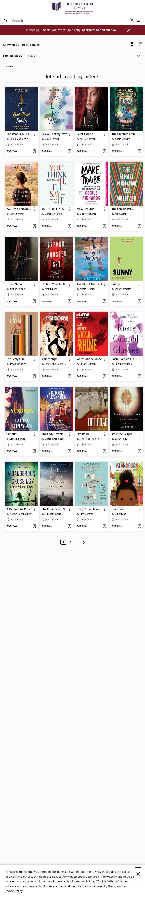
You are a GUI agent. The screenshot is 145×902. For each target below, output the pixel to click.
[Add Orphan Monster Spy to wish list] (69, 301)
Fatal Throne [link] (85, 134)
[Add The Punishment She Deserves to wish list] (69, 526)
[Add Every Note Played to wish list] (104, 526)
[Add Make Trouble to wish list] (104, 226)
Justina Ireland (17, 289)
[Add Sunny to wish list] (139, 301)
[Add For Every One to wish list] (34, 376)
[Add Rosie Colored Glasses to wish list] (139, 376)
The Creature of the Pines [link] (125, 134)
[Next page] (83, 542)
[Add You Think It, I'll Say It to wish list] (69, 226)
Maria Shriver (17, 213)
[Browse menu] (138, 20)
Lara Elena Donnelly (55, 363)
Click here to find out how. (99, 30)
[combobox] (65, 20)
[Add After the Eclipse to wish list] (139, 451)
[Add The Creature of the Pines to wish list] (139, 151)
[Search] (5, 21)
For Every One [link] (15, 359)
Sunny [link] (116, 284)
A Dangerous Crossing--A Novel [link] (19, 509)
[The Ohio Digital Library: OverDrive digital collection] (72, 8)
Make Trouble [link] (85, 209)
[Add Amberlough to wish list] (69, 376)
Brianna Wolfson (123, 363)
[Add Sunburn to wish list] (34, 451)
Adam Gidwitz (122, 138)
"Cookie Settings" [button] (107, 881)
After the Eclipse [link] (122, 434)
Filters (9, 66)
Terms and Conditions (71, 872)
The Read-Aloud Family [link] (19, 134)
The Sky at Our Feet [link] (89, 284)
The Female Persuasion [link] (125, 209)
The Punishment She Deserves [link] (55, 509)
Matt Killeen (51, 289)
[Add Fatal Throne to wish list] (104, 151)
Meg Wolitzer (121, 213)
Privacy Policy (101, 872)
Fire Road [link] (83, 434)
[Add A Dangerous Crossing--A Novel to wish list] (34, 526)
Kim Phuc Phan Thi (90, 438)
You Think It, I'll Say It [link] (55, 209)
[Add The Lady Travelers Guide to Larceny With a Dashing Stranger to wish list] (69, 451)
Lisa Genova (86, 514)
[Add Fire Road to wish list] (104, 451)
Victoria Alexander (54, 438)
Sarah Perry (121, 438)
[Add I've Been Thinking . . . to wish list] (34, 226)
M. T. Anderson (88, 138)
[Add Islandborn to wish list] (139, 526)
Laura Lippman (17, 438)
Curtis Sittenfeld (53, 213)
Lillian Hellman (88, 363)
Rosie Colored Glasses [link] (125, 359)
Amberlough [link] (49, 359)
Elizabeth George (54, 514)
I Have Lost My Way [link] (54, 134)
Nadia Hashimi (87, 289)
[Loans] (130, 21)
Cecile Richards (88, 213)
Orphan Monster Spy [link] (55, 284)
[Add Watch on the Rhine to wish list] (104, 376)
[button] (132, 45)
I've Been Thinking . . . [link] (19, 209)
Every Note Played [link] (88, 509)
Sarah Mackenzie (19, 138)
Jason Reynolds (123, 289)
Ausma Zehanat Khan (21, 514)
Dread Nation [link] (15, 284)
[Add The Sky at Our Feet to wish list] (104, 301)
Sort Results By (12, 56)
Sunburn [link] (12, 434)
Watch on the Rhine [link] (89, 359)
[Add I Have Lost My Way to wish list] (69, 151)
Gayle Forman (52, 138)
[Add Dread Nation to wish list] (34, 301)
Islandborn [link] (118, 509)
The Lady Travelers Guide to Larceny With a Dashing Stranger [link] (55, 434)
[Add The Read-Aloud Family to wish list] (34, 151)
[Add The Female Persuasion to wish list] (139, 226)
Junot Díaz (120, 514)
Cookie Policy (13, 891)
